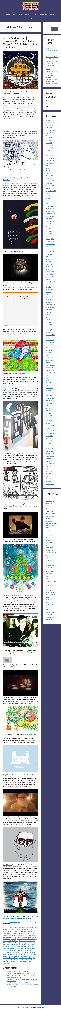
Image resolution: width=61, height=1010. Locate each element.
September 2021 (51, 160)
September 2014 (51, 373)
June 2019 (49, 229)
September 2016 (51, 312)
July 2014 (48, 378)
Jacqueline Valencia (18, 373)
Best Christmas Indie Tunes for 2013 (17, 983)
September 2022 (51, 130)
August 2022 (49, 133)
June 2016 (49, 319)
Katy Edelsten (7, 775)
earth (34, 14)
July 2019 (48, 226)
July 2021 (48, 165)
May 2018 (48, 261)
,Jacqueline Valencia (23, 939)
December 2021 (50, 153)
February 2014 (50, 390)
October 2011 (50, 461)
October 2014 (50, 370)
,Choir (9, 929)
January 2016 (50, 332)
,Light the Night (22, 943)
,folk (34, 935)
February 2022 (50, 148)
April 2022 (49, 143)
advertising (49, 503)
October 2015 (50, 340)
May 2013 (49, 413)
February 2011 (50, 481)
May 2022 (49, 140)
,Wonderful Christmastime (18, 961)
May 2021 (48, 170)
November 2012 (50, 428)
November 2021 (50, 155)
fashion (27, 14)
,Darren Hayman (11, 933)
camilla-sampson (51, 513)
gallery (52, 14)
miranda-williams (51, 585)
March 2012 (49, 448)
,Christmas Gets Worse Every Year (13, 931)
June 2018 (49, 259)
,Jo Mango (33, 939)
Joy (18, 394)
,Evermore (12, 935)
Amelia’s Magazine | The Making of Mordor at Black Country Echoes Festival (52, 65)
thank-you (49, 614)
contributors (49, 521)
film (47, 545)
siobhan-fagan (50, 612)
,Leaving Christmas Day (10, 943)
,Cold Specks (28, 931)
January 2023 (50, 120)
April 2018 (49, 264)
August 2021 (49, 163)
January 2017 (50, 302)
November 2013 (50, 398)
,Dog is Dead (21, 933)
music (20, 14)
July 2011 (48, 469)
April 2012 (49, 446)
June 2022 (49, 138)
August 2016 (49, 314)
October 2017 (50, 279)
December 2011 (50, 456)
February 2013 (50, 421)
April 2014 (49, 385)
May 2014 (49, 383)
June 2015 (49, 350)
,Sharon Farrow (15, 952)
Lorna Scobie (20, 251)
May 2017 (48, 292)
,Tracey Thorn (21, 960)
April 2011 (48, 476)
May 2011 (48, 474)
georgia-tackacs (50, 550)
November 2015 (50, 337)
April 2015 (49, 355)
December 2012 (50, 426)
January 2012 (50, 453)
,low (4, 944)
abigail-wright (50, 501)
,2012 (4, 927)
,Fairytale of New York (22, 935)
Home (8, 14)
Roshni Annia (27, 918)
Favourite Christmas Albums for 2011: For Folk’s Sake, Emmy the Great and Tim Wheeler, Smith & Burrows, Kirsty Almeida (21, 975)
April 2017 (49, 294)
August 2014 (49, 375)
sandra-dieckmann (51, 604)
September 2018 (51, 251)
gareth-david (49, 547)
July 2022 (48, 135)
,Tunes (28, 960)
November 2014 (50, 367)
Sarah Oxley (6, 180)
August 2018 (49, 254)
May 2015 (48, 352)
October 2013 (50, 400)
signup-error (49, 607)
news (47, 597)
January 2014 (50, 393)
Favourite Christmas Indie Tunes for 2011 (19, 971)
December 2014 (50, 365)
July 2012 (48, 438)
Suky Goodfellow (30, 734)
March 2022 (49, 145)
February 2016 (50, 330)
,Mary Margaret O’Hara (13, 944)
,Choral (14, 929)
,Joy (4, 941)
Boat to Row (17, 187)
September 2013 (51, 403)
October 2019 (50, 218)
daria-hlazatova (50, 530)
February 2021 (50, 178)
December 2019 (50, 213)
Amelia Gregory (15, 922)
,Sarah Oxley (29, 950)
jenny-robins (49, 560)
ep (46, 537)
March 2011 (49, 479)
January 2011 (50, 484)
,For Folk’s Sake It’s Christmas (11, 937)
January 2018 (50, 272)
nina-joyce (49, 599)
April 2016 (49, 325)
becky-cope (49, 511)
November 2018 (50, 246)
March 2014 (49, 388)
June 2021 (49, 168)
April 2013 (49, 415)
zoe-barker (49, 619)
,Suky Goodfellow (8, 954)
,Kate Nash (22, 941)
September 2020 (51, 191)
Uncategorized (50, 617)
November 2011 (50, 458)
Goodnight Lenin (8, 187)
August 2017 (49, 284)
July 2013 (48, 408)
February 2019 (50, 239)
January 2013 (50, 423)
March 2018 (49, 266)
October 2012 (50, 431)
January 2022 (50, 150)
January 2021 (50, 181)
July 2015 (48, 347)
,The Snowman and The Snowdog (20, 956)
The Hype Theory (15, 665)
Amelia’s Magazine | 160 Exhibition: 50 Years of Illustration (52, 81)
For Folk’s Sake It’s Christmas (12, 183)
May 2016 (49, 322)
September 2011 (50, 463)
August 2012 (49, 436)
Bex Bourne (22, 92)
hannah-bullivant (51, 552)
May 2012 (48, 443)
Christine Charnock (24, 454)
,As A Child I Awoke (20, 927)
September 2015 (51, 342)
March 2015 (49, 357)
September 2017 (51, 282)
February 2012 (50, 451)
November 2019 (50, 216)
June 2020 (49, 198)
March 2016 (49, 327)
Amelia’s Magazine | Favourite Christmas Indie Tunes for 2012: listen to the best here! (20, 42)
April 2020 (49, 203)
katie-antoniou (50, 565)
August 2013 (49, 405)
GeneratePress (40, 1007)
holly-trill (48, 555)
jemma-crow (49, 558)
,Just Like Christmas (12, 941)
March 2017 (49, 297)
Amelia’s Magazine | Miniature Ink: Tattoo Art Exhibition (52, 57)
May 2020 (49, 201)
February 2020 (50, 208)
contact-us (49, 518)
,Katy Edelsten (30, 941)
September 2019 (51, 221)
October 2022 (50, 128)
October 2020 (50, 188)
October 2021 (50, 158)
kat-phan (48, 563)
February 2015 (50, 360)
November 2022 (50, 125)
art (14, 14)
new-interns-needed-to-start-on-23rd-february (51, 592)
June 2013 (49, 410)
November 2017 (50, 277)
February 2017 (50, 299)
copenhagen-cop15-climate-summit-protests (52, 525)
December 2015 (50, 335)
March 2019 (49, 236)
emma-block (49, 535)
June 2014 (49, 380)
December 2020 (50, 183)
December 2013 (50, 395)
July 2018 (48, 256)
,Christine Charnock (23, 929)
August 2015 (49, 345)
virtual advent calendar (10, 392)
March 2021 (49, 176)
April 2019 (49, 234)
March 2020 (49, 206)
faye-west (49, 542)
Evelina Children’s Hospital (27, 195)
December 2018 (50, 244)
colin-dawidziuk (50, 516)
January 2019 (50, 241)
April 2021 (49, 173)
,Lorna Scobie (32, 943)
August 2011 (49, 466)
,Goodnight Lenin (26, 937)
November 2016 (50, 307)
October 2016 (50, 309)
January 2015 (50, 362)
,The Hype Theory (27, 954)
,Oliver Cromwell (15, 946)
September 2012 (51, 433)
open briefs (43, 14)
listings (30, 18)
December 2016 (50, 304)
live (47, 578)
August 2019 (49, 224)
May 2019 (49, 231)
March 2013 (49, 418)
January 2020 (50, 211)
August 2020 (49, 193)
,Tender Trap (18, 954)
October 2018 (50, 249)
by (26, 379)
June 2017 (49, 289)
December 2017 (50, 274)
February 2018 (50, 269)
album (47, 506)
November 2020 (50, 186)
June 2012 (49, 441)
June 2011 (49, 471)
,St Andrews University (28, 952)
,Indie (14, 939)
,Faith (31, 935)
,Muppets (23, 944)
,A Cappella (10, 927)
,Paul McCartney (15, 948)
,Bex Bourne (30, 927)
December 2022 (50, 122)
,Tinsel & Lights (11, 960)
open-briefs (49, 602)
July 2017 (48, 287)
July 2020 (49, 196)
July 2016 (48, 317)
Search (48, 26)
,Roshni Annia (20, 950)
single (47, 609)
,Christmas (32, 929)
